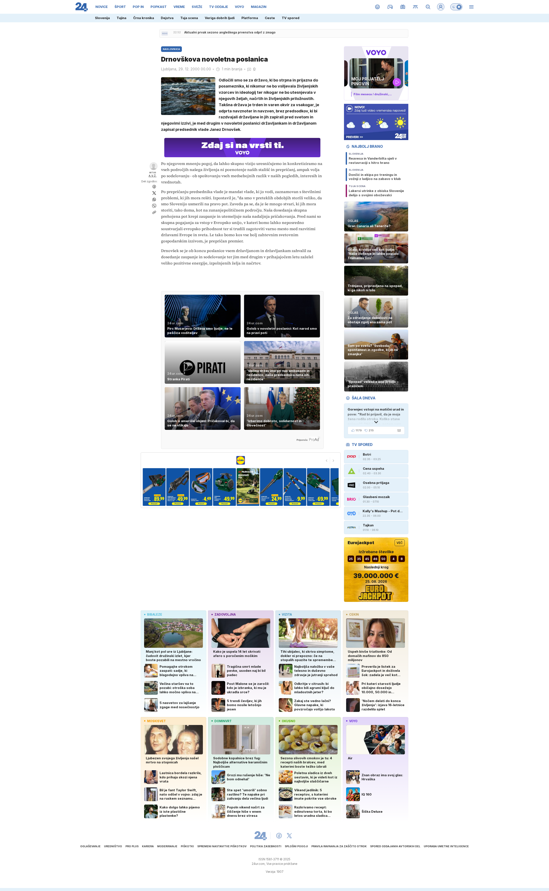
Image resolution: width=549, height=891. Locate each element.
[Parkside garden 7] (271, 487)
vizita (287, 614)
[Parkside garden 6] (248, 487)
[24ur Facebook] (279, 835)
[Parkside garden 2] (154, 487)
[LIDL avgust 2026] (240, 460)
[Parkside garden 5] (224, 487)
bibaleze (154, 614)
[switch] (456, 6)
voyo (353, 721)
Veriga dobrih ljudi (220, 18)
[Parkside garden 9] (318, 487)
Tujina (121, 18)
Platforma (249, 18)
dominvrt (223, 721)
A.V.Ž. (153, 175)
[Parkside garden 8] (295, 487)
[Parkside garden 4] (201, 487)
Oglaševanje (90, 846)
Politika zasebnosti (265, 846)
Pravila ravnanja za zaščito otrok (339, 846)
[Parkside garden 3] (177, 487)
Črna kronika (143, 18)
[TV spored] (403, 7)
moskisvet (156, 721)
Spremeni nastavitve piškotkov (222, 846)
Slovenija (102, 18)
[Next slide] (333, 460)
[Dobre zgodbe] (377, 7)
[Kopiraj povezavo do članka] (154, 212)
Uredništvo (113, 846)
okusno (288, 721)
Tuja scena (189, 18)
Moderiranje (167, 846)
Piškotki (187, 846)
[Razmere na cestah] (415, 7)
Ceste (270, 18)
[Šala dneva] (398, 430)
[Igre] (390, 7)
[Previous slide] (326, 460)
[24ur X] (289, 835)
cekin (354, 614)
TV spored (290, 18)
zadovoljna (225, 614)
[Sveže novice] (165, 33)
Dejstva (167, 18)
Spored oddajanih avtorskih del (395, 846)
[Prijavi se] (440, 7)
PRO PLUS (132, 846)
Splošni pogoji (296, 846)
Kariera (148, 846)
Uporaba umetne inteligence (446, 846)
